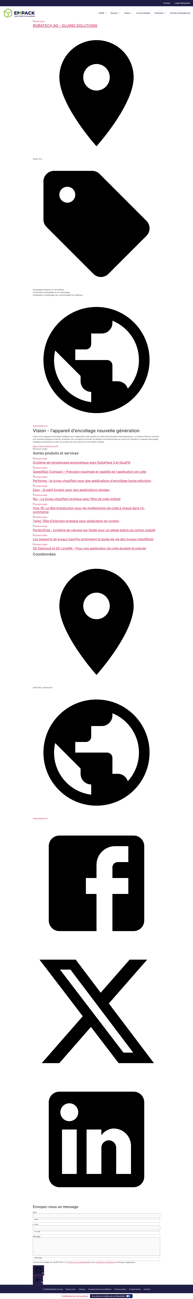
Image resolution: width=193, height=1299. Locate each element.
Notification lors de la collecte (75, 1296)
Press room (70, 1289)
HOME (101, 13)
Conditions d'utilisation (105, 1262)
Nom (35, 1212)
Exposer (114, 13)
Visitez (127, 13)
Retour (42, 1282)
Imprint (147, 1289)
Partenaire (159, 13)
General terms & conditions (99, 1289)
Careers (82, 1289)
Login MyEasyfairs (182, 3)
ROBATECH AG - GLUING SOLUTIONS (65, 25)
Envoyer (43, 1273)
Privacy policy (120, 1289)
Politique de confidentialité (78, 1262)
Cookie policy (135, 1289)
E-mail (35, 1224)
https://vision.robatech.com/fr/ (46, 446)
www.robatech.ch (40, 426)
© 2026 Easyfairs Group (53, 1289)
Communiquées (143, 13)
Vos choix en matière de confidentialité (108, 1296)
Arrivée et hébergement (180, 13)
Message (36, 1236)
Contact (166, 3)
